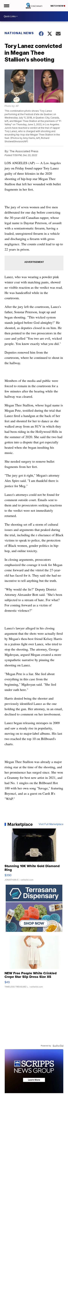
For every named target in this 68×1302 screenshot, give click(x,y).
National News (19, 33)
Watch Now (57, 6)
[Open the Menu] (6, 5)
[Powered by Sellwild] (58, 1045)
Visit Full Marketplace (51, 824)
